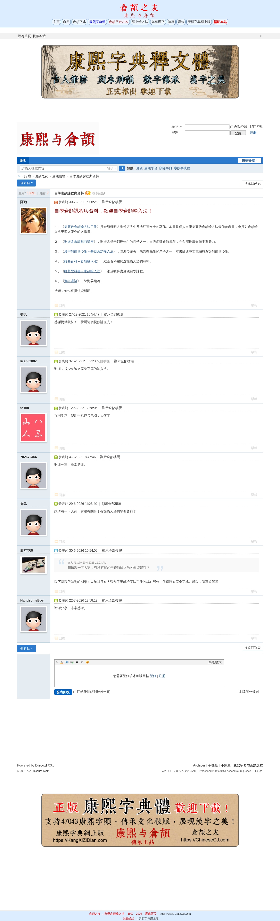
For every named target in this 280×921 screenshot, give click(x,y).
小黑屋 (226, 765)
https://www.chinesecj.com (175, 913)
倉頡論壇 (58, 176)
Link (72, 662)
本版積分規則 (249, 691)
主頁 (56, 22)
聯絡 (181, 22)
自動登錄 (240, 126)
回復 (62, 305)
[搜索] (122, 168)
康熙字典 (165, 168)
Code (82, 662)
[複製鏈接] (98, 193)
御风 (23, 314)
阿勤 (23, 202)
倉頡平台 (150, 168)
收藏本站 (39, 36)
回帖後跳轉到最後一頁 (93, 691)
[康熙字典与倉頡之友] (58, 138)
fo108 (24, 408)
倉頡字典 (79, 22)
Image (67, 662)
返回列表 (254, 183)
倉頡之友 (41, 176)
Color (62, 662)
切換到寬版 (261, 36)
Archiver (199, 765)
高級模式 (215, 662)
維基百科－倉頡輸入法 (80, 261)
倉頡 (139, 168)
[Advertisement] (140, 109)
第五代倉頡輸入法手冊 (80, 227)
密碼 (175, 132)
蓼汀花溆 (26, 550)
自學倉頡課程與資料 (84, 176)
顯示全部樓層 (112, 202)
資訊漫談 (70, 281)
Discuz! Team (41, 770)
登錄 (153, 676)
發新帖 (25, 183)
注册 (253, 132)
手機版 (213, 765)
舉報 (254, 305)
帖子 (110, 168)
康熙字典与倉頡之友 (18, 176)
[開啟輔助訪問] (257, 36)
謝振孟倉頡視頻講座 (79, 241)
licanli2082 (28, 361)
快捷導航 (248, 160)
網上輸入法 (140, 22)
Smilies (87, 662)
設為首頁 (24, 36)
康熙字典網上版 (199, 22)
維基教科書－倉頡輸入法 (82, 271)
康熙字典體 (182, 168)
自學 (66, 22)
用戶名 (175, 126)
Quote (77, 662)
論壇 (171, 22)
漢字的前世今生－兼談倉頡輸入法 (88, 251)
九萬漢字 (158, 22)
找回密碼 (256, 126)
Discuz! (41, 765)
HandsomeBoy (32, 600)
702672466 (28, 457)
